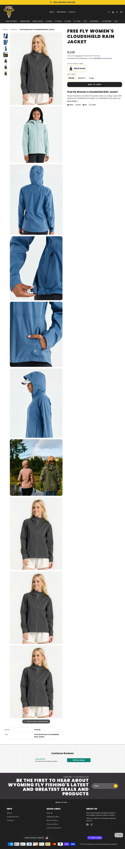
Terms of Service (54, 828)
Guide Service (61, 12)
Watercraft (94, 21)
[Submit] (115, 786)
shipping (78, 56)
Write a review (79, 760)
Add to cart (94, 84)
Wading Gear (25, 21)
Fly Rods (58, 21)
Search (50, 813)
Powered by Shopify (109, 844)
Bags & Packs (38, 21)
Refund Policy (52, 820)
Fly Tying (77, 21)
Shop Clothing (11, 21)
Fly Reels (49, 21)
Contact (72, 12)
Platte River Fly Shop (94, 844)
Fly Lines (68, 21)
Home (5, 29)
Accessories (106, 21)
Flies (85, 21)
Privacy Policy (52, 824)
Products (13, 29)
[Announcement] (62, 2)
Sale (115, 21)
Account (117, 12)
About (52, 12)
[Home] (9, 12)
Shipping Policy (53, 817)
